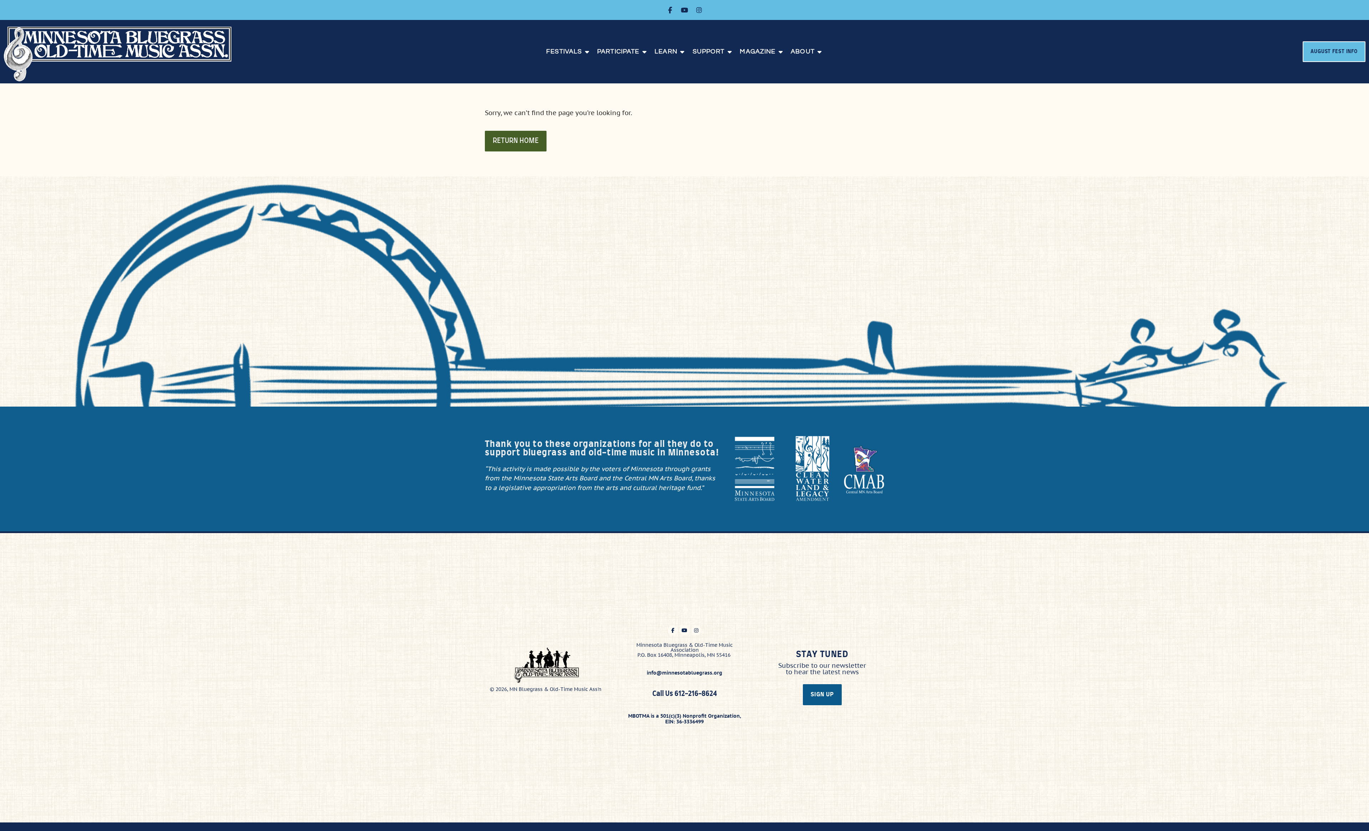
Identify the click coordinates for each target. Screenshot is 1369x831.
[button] (568, 51)
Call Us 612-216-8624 (684, 694)
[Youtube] (684, 10)
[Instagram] (699, 10)
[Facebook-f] (669, 10)
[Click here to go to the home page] (125, 54)
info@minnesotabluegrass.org (684, 673)
